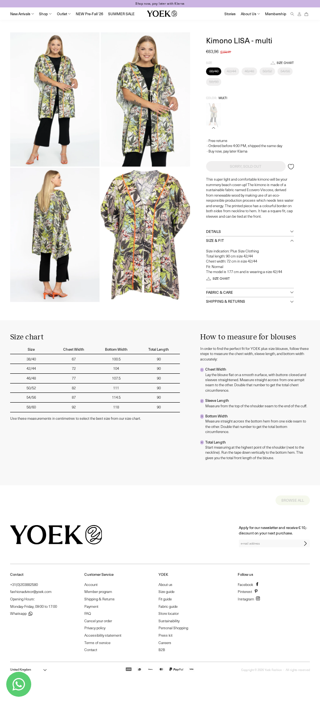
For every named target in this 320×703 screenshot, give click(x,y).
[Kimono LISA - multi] (213, 114)
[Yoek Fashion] (162, 13)
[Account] (299, 13)
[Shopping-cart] (306, 13)
